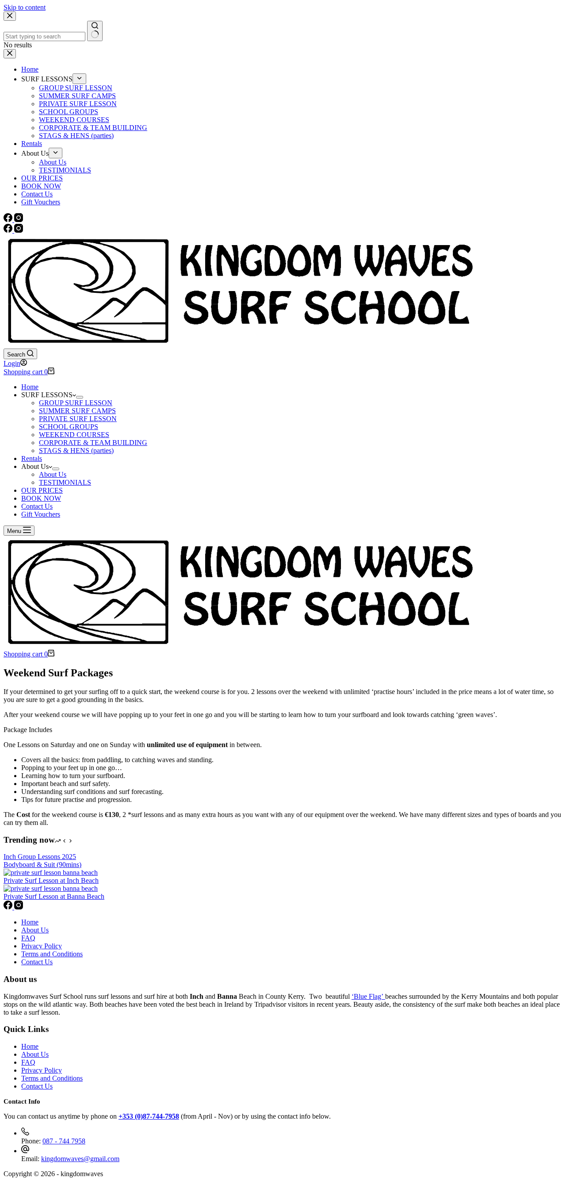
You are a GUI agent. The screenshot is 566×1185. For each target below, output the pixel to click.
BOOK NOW (41, 498)
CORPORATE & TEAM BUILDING (93, 442)
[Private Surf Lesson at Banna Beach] (51, 888)
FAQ (28, 938)
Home (29, 387)
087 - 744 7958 (63, 1141)
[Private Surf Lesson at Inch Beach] (51, 872)
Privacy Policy (41, 946)
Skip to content (25, 7)
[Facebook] (9, 230)
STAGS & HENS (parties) (76, 450)
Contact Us (37, 506)
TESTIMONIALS (65, 482)
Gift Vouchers (40, 514)
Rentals (31, 458)
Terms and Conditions (52, 954)
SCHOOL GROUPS (68, 426)
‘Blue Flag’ (368, 996)
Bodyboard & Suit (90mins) (42, 864)
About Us (52, 474)
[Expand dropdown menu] (79, 397)
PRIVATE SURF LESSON (78, 418)
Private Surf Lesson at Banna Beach (54, 896)
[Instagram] (18, 230)
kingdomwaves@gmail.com (80, 1158)
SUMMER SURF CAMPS (77, 410)
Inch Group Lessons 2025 (40, 856)
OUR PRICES (42, 490)
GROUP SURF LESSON (75, 403)
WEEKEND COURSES (74, 434)
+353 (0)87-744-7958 (149, 1116)
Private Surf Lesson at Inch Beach (51, 880)
